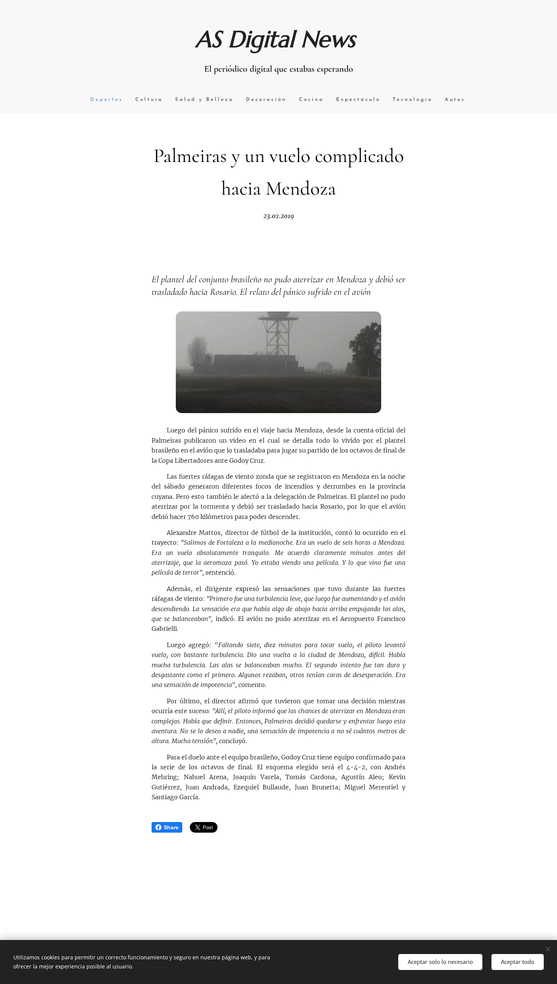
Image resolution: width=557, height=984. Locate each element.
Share (171, 827)
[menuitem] (106, 100)
